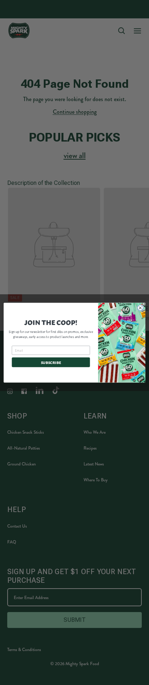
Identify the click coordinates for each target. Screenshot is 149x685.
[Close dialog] (140, 308)
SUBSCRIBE (51, 362)
